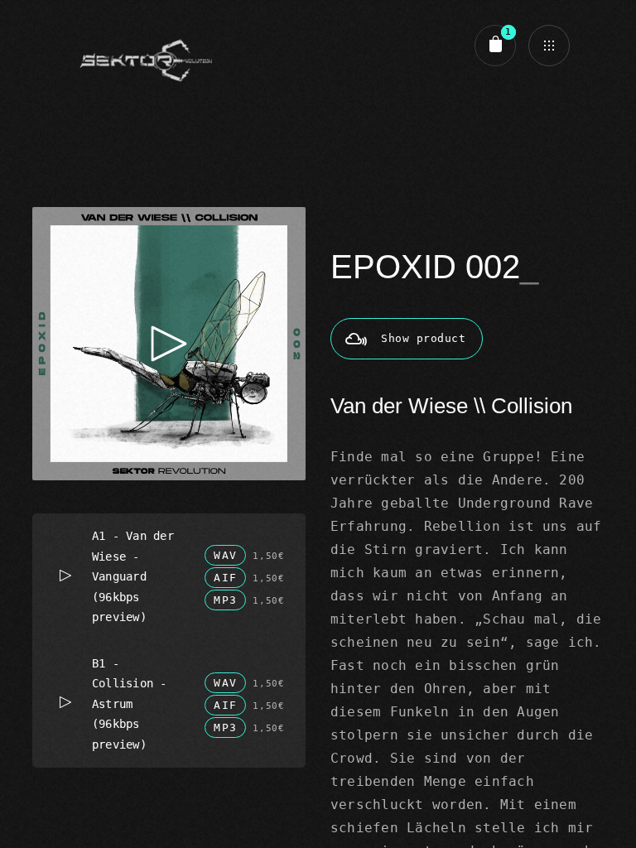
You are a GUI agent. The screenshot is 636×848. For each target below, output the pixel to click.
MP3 (225, 600)
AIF (225, 577)
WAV (225, 555)
